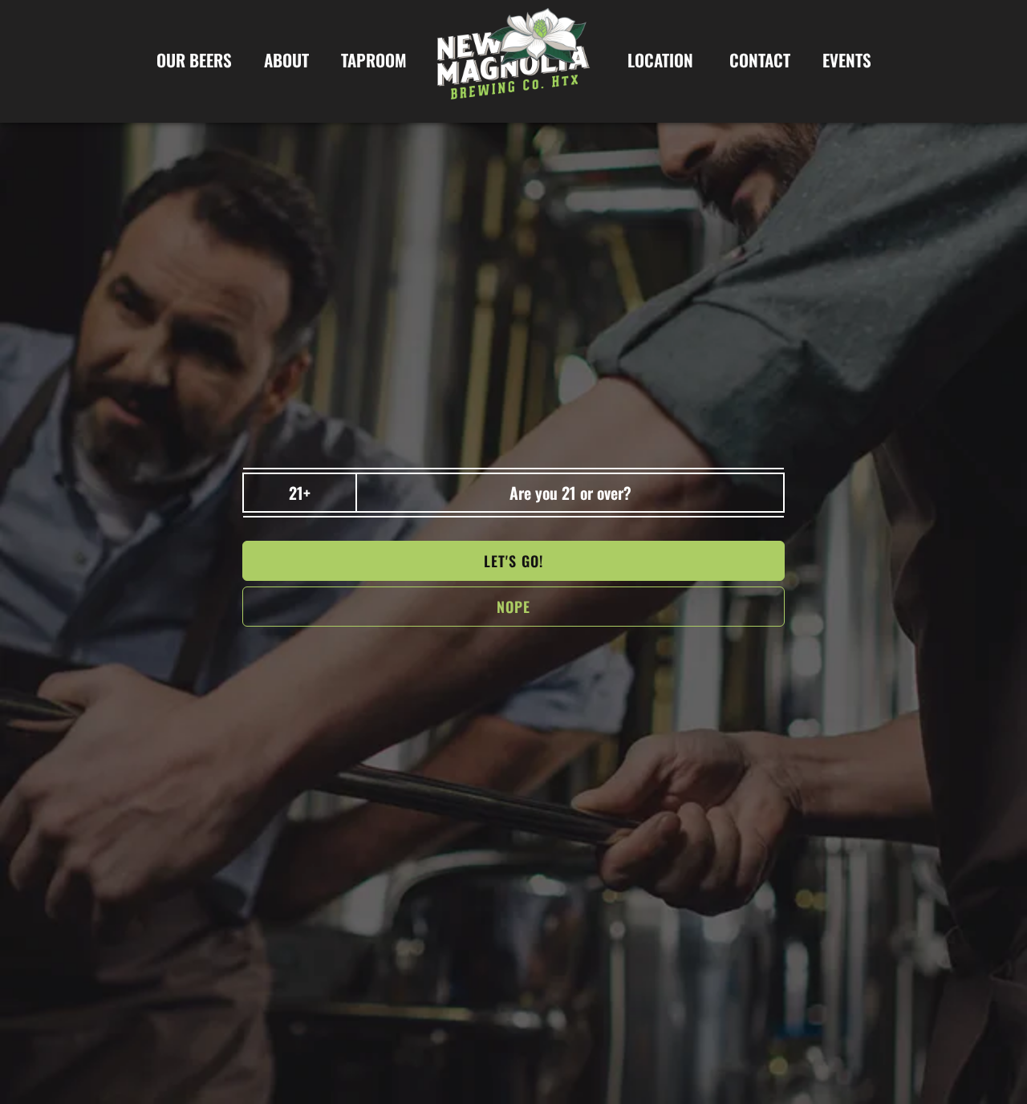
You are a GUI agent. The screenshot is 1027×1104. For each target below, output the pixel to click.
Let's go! (513, 560)
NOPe (513, 606)
